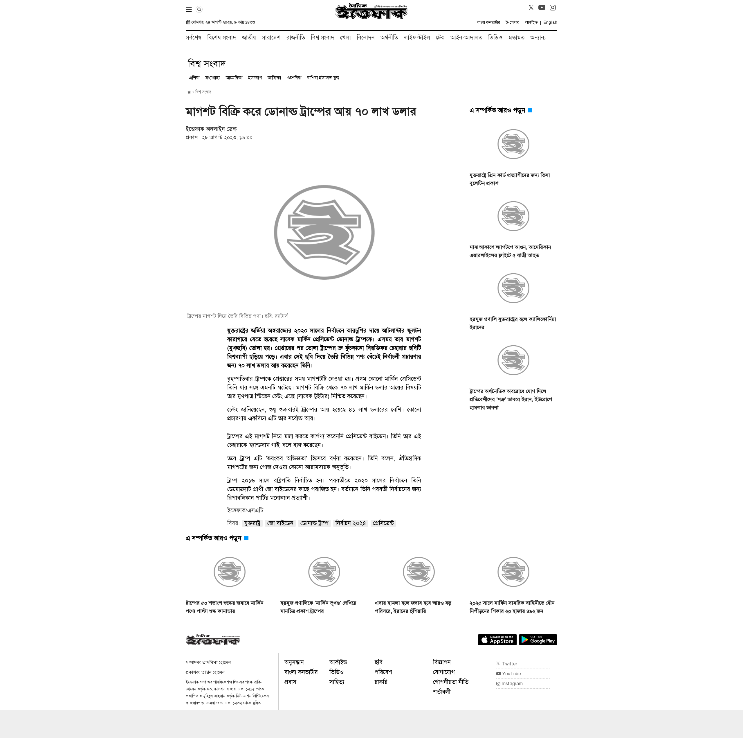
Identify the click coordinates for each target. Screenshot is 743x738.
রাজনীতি (295, 37)
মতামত (516, 37)
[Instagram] (552, 7)
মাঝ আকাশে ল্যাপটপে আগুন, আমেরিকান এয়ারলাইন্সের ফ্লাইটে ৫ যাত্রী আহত (510, 251)
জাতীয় (249, 37)
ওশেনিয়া (294, 78)
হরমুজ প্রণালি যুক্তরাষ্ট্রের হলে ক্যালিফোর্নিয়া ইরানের (513, 323)
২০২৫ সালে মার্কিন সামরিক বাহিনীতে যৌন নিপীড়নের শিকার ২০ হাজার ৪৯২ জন (512, 607)
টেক (440, 37)
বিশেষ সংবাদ (221, 37)
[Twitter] (531, 7)
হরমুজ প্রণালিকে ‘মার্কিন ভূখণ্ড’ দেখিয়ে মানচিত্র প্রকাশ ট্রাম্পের (318, 607)
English (550, 22)
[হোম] (189, 92)
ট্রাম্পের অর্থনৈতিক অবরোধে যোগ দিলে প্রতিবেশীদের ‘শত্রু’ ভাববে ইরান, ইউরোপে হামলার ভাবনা (511, 399)
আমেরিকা (234, 78)
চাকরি (381, 682)
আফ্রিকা (274, 78)
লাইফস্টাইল (417, 37)
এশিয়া (194, 78)
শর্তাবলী (441, 692)
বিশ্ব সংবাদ (322, 37)
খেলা (345, 37)
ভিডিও (495, 37)
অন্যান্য (538, 37)
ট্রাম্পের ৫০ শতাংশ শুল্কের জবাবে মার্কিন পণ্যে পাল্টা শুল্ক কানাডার (225, 607)
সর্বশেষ (193, 37)
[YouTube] (542, 7)
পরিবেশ (383, 672)
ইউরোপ (255, 78)
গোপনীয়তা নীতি (450, 682)
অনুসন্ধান (294, 662)
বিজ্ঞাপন (442, 662)
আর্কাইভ (531, 22)
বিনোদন (366, 37)
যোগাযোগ (444, 672)
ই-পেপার (512, 22)
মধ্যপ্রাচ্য (212, 78)
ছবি (379, 662)
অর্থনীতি (389, 37)
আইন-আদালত (466, 37)
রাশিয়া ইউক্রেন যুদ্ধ (323, 78)
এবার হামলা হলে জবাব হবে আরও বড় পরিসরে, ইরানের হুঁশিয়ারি (413, 607)
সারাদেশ (271, 37)
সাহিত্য (336, 682)
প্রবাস (290, 682)
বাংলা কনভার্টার (488, 22)
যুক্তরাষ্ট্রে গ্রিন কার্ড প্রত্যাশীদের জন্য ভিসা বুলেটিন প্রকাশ (510, 179)
